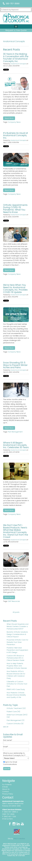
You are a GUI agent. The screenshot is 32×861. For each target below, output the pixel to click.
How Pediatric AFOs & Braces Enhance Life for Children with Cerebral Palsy (16, 674)
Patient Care (13, 711)
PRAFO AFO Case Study (16, 689)
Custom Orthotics (15, 723)
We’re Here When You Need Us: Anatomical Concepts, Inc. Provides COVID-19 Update (15, 288)
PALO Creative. (19, 838)
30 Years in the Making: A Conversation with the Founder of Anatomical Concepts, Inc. (15, 57)
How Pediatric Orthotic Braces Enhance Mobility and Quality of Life (16, 695)
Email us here (7, 819)
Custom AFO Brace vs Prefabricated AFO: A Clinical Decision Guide (15, 657)
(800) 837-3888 (10, 812)
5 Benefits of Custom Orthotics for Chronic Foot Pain (17, 683)
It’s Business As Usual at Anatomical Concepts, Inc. (15, 135)
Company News (14, 122)
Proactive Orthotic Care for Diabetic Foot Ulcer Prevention (17, 642)
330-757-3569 (12, 3)
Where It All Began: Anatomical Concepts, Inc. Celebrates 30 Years (16, 445)
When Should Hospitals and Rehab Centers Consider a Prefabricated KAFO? (17, 626)
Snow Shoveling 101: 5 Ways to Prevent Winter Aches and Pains (15, 365)
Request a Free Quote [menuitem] (16, 30)
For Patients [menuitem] (7, 784)
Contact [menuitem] (5, 791)
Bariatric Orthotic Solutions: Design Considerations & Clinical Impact (17, 634)
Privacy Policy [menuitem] (7, 794)
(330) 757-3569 (8, 814)
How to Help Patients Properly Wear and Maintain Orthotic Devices (17, 665)
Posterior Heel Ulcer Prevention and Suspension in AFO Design (17, 650)
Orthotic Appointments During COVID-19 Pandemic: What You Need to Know (15, 209)
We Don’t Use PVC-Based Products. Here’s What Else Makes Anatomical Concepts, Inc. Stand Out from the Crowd (15, 531)
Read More (9, 118)
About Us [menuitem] (5, 789)
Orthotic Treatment (16, 708)
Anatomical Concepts (18, 64)
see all (5, 727)
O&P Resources (14, 601)
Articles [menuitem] (5, 787)
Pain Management (15, 432)
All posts (16, 612)
